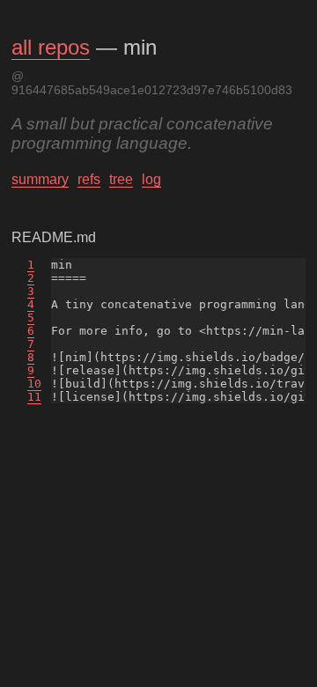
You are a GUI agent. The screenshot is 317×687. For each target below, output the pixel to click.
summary (40, 179)
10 (34, 383)
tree (121, 179)
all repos (50, 47)
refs (88, 179)
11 (34, 396)
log (151, 179)
